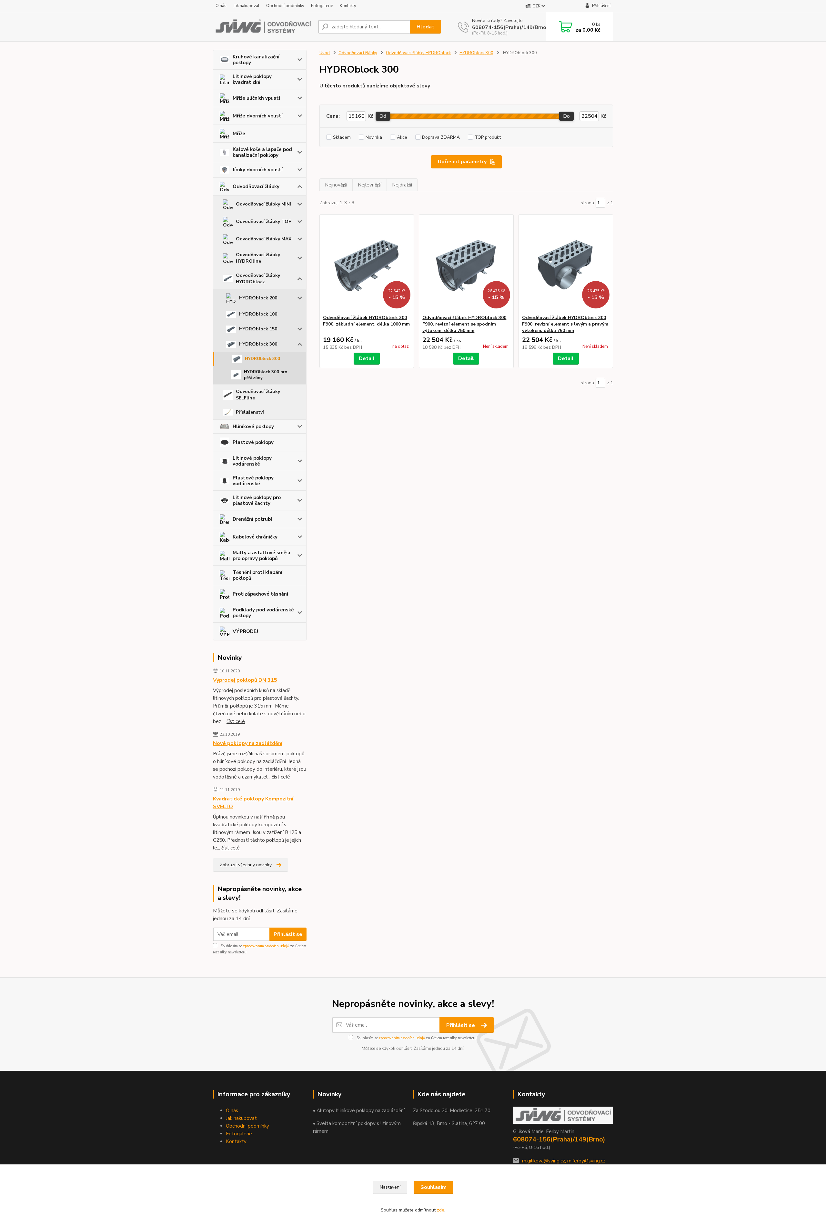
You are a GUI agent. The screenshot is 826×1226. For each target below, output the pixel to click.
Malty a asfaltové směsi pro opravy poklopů (261, 555)
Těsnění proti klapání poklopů (257, 575)
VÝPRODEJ (245, 631)
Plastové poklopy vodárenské (253, 481)
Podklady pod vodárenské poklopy (263, 613)
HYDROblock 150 (258, 329)
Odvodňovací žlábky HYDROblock (258, 278)
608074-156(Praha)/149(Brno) (510, 27)
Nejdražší (402, 185)
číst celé (236, 721)
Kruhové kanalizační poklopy (256, 60)
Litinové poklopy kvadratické (252, 79)
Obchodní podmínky (285, 6)
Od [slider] (382, 116)
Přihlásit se (288, 934)
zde (440, 1210)
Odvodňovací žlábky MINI (263, 204)
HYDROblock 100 (258, 314)
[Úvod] (263, 26)
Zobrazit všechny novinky (246, 865)
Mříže (239, 133)
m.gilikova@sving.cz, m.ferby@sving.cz (563, 1161)
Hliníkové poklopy (253, 426)
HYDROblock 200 (258, 298)
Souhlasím (433, 1187)
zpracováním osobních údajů (266, 946)
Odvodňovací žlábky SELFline (258, 394)
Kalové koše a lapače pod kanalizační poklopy (262, 152)
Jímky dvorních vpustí (258, 169)
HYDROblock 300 (258, 344)
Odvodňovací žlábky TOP (263, 221)
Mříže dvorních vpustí (258, 116)
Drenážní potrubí (252, 519)
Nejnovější (336, 185)
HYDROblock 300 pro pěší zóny (265, 375)
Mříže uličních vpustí (256, 98)
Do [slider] (566, 116)
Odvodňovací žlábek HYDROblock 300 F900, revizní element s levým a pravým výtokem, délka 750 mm (565, 324)
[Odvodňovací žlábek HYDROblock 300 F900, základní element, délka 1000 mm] (366, 264)
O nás (221, 6)
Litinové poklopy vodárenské (252, 461)
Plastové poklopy (253, 442)
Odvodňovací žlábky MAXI (264, 239)
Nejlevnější (369, 185)
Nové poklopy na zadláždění (247, 743)
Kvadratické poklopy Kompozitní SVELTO (253, 802)
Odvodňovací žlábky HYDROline (258, 258)
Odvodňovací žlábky (256, 186)
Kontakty (348, 6)
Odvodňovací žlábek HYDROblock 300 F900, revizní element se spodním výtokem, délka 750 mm (464, 324)
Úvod (324, 53)
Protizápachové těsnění (260, 594)
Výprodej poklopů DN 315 (245, 680)
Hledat (425, 26)
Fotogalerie (322, 6)
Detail (367, 358)
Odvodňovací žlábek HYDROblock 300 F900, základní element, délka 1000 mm (366, 321)
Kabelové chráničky (255, 537)
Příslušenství (250, 412)
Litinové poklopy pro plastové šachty (257, 500)
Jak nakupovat (246, 6)
